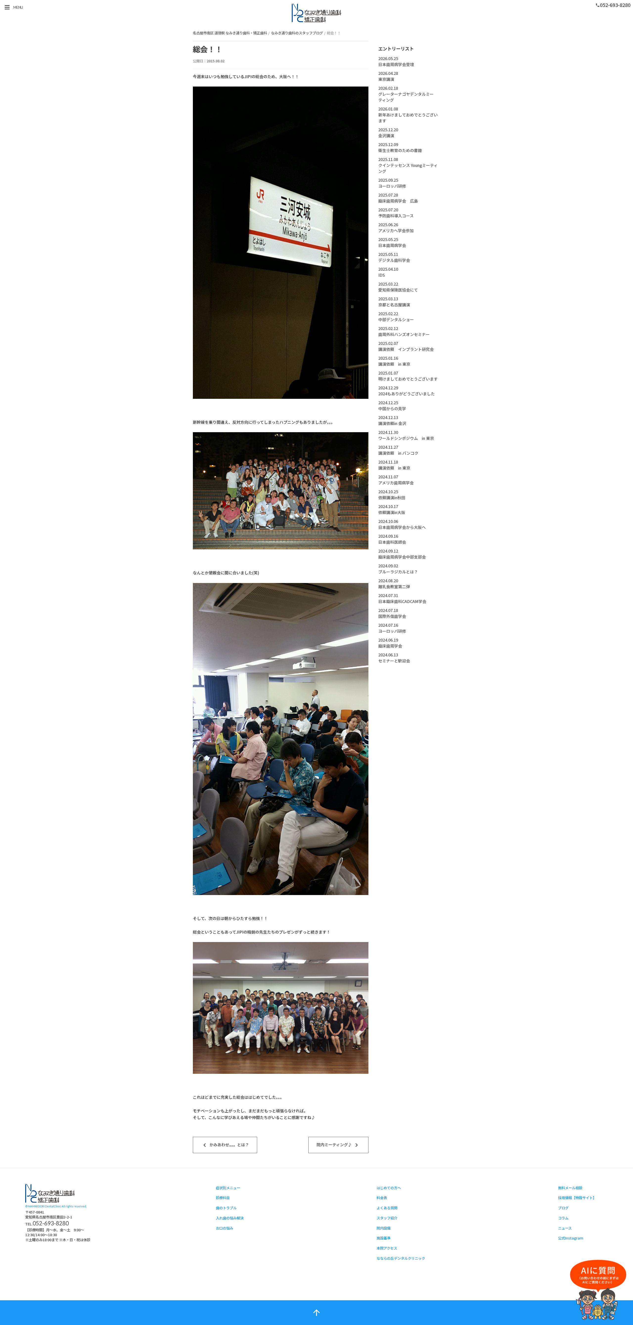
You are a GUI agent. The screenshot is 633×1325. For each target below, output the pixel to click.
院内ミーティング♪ (338, 1145)
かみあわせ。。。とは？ (225, 1145)
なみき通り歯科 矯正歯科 (316, 13)
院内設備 (383, 1228)
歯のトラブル (226, 1207)
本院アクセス (387, 1248)
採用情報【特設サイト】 (577, 1197)
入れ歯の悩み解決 (230, 1217)
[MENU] (7, 7)
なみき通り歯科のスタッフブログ (297, 32)
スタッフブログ (50, 1193)
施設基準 (383, 1237)
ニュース (565, 1228)
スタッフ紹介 (387, 1217)
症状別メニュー (228, 1187)
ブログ (563, 1207)
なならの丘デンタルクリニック (401, 1258)
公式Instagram (570, 1237)
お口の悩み (224, 1228)
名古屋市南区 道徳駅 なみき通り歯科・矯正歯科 (230, 32)
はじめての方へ (389, 1187)
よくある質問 (387, 1207)
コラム (563, 1217)
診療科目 (223, 1197)
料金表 (382, 1197)
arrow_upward (316, 1313)
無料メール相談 (570, 1187)
